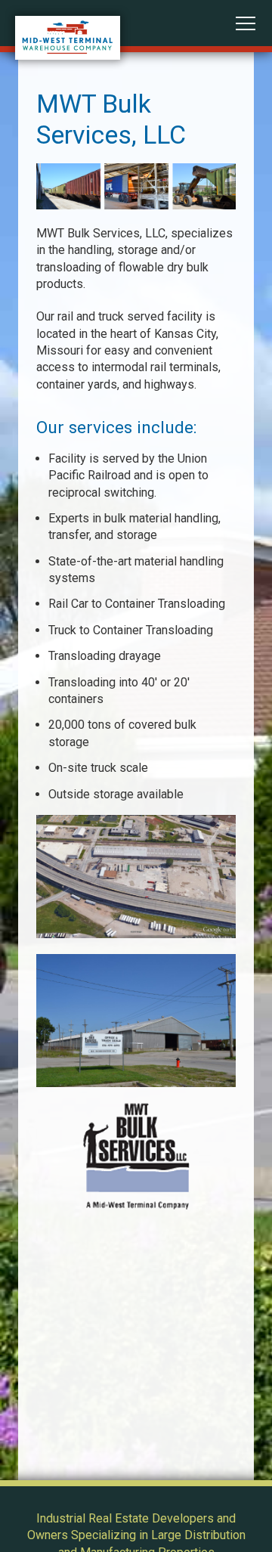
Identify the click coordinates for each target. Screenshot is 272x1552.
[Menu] (245, 23)
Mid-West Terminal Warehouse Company (67, 38)
